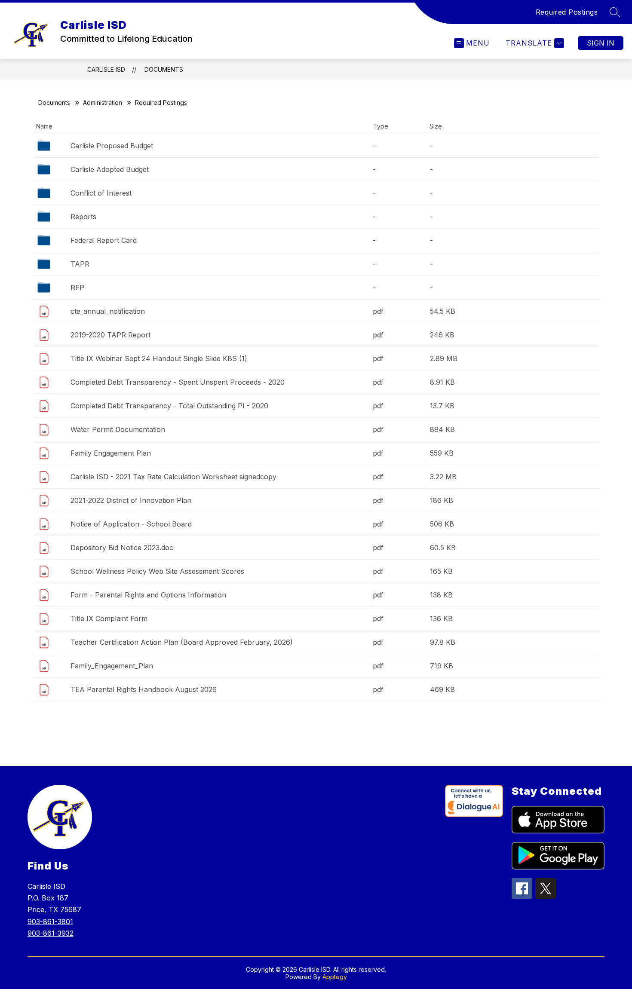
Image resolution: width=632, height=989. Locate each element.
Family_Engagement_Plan (112, 665)
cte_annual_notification (108, 311)
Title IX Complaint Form (109, 618)
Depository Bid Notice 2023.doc (122, 547)
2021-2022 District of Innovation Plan (131, 500)
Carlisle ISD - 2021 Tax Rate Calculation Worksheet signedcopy (173, 476)
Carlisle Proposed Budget (112, 145)
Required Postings (567, 12)
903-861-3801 (50, 921)
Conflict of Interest (101, 193)
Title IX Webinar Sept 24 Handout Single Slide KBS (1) (159, 358)
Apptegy (334, 976)
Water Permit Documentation (118, 429)
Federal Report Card (104, 240)
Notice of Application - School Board (131, 524)
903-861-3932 (51, 933)
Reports (83, 216)
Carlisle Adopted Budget (110, 169)
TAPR (80, 264)
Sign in (600, 43)
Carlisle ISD (106, 69)
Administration (102, 102)
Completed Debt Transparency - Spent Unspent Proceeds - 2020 (178, 382)
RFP (77, 287)
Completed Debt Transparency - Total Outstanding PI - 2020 (169, 405)
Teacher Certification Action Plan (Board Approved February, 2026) (182, 642)
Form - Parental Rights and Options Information (148, 595)
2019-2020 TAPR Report (110, 335)
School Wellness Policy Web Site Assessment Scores (157, 571)
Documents (163, 69)
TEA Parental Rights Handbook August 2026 (144, 689)
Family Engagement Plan (111, 453)
